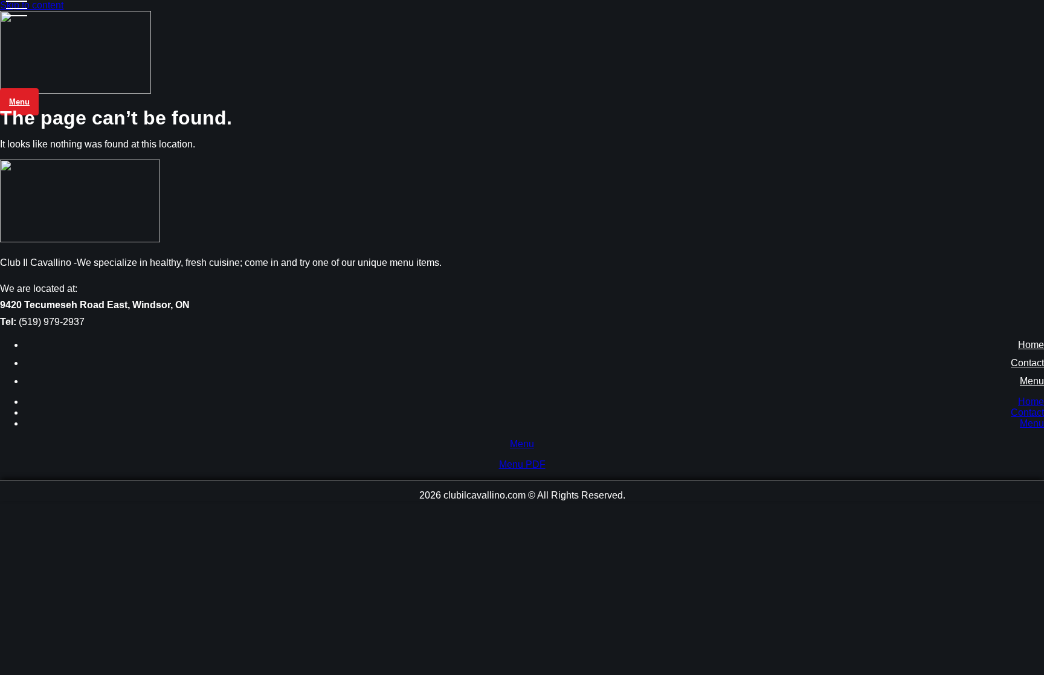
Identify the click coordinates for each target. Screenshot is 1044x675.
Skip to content (31, 5)
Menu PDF (522, 464)
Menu (1032, 381)
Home (1031, 345)
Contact (1027, 363)
